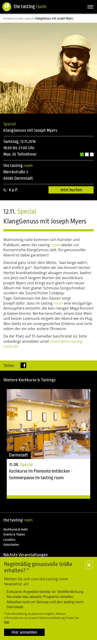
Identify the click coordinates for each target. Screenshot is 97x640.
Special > (30, 18)
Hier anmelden (24, 632)
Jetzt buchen (71, 189)
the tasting (30, 6)
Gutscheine (11, 545)
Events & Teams (14, 534)
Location (9, 540)
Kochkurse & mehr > (14, 18)
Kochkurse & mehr (15, 529)
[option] (48, 444)
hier (6, 622)
